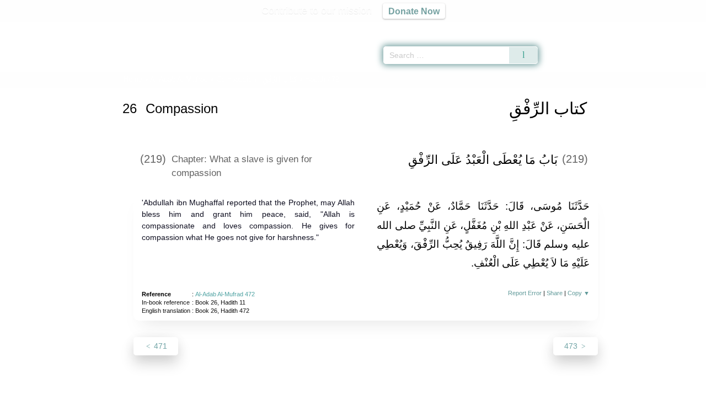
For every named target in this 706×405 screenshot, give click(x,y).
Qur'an (569, 27)
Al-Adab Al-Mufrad (179, 79)
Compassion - (256, 79)
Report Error (525, 293)
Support (299, 394)
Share (555, 293)
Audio (679, 27)
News (266, 394)
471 (159, 346)
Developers (344, 394)
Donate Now (414, 11)
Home (133, 79)
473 (572, 346)
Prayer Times (641, 27)
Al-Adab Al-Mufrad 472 (225, 294)
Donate (424, 394)
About (236, 394)
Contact (388, 394)
